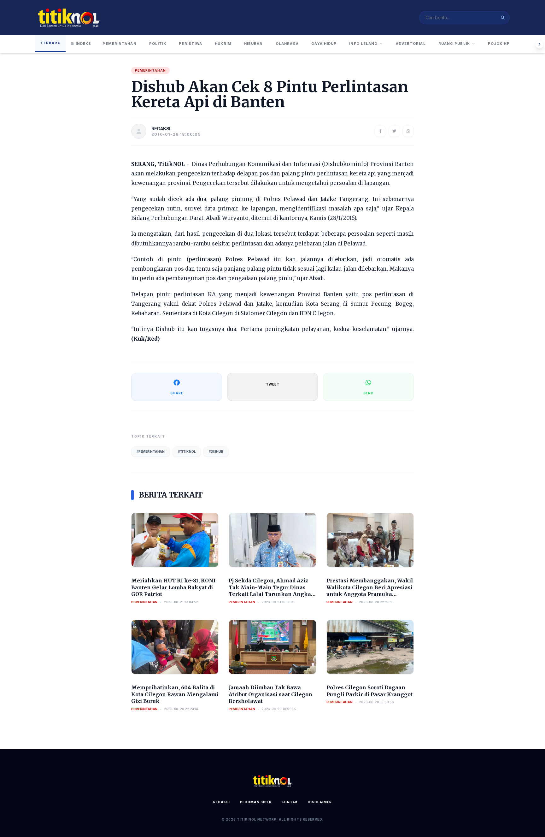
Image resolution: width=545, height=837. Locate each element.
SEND (368, 393)
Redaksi (221, 802)
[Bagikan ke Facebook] (380, 131)
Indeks (83, 43)
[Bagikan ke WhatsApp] (408, 131)
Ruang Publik (454, 43)
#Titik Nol (187, 451)
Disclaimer (320, 802)
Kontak (290, 802)
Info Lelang (363, 43)
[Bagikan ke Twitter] (394, 131)
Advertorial (411, 43)
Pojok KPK (500, 43)
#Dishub (216, 451)
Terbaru (50, 43)
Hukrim (223, 43)
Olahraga (287, 43)
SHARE (176, 393)
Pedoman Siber (256, 802)
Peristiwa (190, 43)
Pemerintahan (119, 43)
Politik (158, 43)
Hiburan (253, 43)
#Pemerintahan (151, 451)
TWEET (272, 384)
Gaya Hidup (324, 43)
